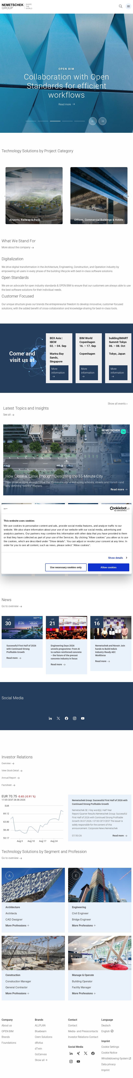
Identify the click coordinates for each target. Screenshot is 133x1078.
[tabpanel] (66, 66)
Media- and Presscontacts (83, 1031)
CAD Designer (14, 919)
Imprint (105, 1070)
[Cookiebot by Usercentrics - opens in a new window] (115, 509)
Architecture (13, 907)
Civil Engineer (80, 913)
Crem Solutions (43, 1036)
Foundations (9, 1042)
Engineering (79, 907)
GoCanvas (41, 1054)
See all (7, 414)
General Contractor (16, 987)
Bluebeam (40, 1031)
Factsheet (7, 785)
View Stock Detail (10, 770)
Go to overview (10, 606)
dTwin (38, 1048)
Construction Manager (18, 981)
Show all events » (117, 403)
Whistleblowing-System (114, 1058)
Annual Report (9, 777)
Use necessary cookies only (66, 567)
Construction (13, 975)
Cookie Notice (109, 1052)
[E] (99, 884)
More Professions (16, 925)
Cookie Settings (110, 1046)
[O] (99, 952)
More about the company (16, 247)
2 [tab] (44, 124)
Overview (6, 763)
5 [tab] (80, 124)
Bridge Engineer (81, 919)
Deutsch (106, 1025)
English (105, 1031)
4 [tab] (68, 124)
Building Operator (82, 981)
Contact (72, 1025)
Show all (40, 1060)
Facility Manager (81, 987)
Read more (65, 104)
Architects (11, 913)
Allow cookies (108, 567)
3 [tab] (56, 124)
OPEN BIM (7, 1031)
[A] (33, 884)
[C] (33, 952)
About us (7, 1025)
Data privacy (108, 1064)
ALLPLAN (40, 1025)
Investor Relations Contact (83, 1036)
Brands (6, 1036)
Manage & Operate (83, 975)
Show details (115, 557)
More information (58, 370)
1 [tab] (32, 124)
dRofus (39, 1042)
